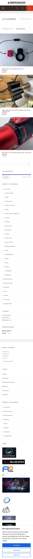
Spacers (7, 266)
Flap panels (8, 230)
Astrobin (5, 394)
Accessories (7, 189)
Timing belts (8, 271)
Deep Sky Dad (5, 315)
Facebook (5, 378)
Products (6, 295)
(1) (6, 333)
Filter (6, 177)
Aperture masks (9, 193)
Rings (6, 262)
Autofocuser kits (8, 283)
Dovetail (7, 221)
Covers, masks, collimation (12, 213)
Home (22, 18)
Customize (16, 550)
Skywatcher (5, 317)
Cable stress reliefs (10, 205)
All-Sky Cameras (8, 279)
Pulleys (7, 258)
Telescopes (7, 299)
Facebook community (8, 382)
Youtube (5, 386)
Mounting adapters (10, 246)
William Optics (6, 320)
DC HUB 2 (7, 217)
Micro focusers (9, 242)
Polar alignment (9, 254)
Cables (7, 209)
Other (6, 250)
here (12, 361)
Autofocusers (8, 201)
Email (4, 374)
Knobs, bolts (8, 238)
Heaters (7, 234)
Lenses (5, 291)
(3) (8, 331)
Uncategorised (7, 303)
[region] (16, 542)
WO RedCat (8, 275)
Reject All (16, 555)
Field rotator (8, 226)
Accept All (16, 545)
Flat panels (6, 287)
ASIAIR (6, 197)
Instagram (6, 390)
